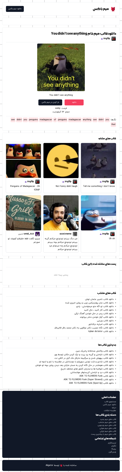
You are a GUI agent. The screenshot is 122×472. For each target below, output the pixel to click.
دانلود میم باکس (14, 9)
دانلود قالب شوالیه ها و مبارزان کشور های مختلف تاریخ (87, 369)
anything (87, 119)
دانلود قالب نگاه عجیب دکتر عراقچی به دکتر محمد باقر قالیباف (84, 328)
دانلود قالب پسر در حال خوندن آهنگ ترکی (94, 313)
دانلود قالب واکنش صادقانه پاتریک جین (95, 351)
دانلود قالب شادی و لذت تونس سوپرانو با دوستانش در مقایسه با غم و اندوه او (76, 362)
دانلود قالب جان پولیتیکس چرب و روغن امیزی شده (89, 303)
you (107, 119)
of (55, 119)
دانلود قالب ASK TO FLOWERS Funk (96, 376)
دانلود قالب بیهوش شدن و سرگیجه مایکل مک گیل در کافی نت (84, 358)
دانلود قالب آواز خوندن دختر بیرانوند (97, 317)
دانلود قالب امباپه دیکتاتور (101, 324)
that (113, 124)
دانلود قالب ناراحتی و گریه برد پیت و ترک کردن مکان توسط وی (84, 354)
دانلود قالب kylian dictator (101, 331)
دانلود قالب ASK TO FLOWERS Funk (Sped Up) (91, 383)
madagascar (75, 119)
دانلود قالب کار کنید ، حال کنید (99, 310)
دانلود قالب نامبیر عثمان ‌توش (99, 299)
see (95, 119)
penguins (62, 119)
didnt (101, 119)
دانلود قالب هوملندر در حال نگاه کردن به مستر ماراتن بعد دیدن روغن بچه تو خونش (74, 365)
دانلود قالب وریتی (105, 320)
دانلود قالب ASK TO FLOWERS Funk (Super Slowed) (89, 379)
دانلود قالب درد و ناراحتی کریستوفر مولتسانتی (92, 372)
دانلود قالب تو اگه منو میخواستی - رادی (95, 306)
